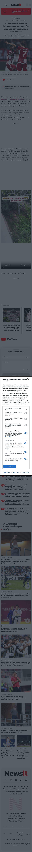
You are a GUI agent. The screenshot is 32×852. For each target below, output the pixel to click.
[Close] (28, 379)
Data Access (16, 472)
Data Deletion (6, 472)
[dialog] (16, 426)
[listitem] (16, 409)
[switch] (25, 413)
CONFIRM (10, 466)
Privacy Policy (25, 472)
